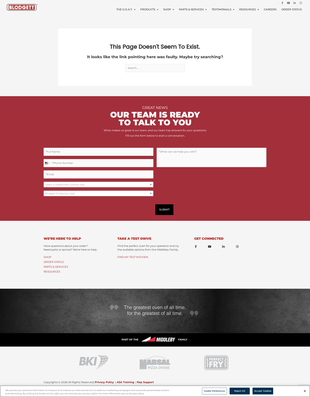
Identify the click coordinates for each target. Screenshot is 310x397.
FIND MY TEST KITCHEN (132, 257)
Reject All (239, 391)
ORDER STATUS (54, 261)
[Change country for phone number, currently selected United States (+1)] (47, 163)
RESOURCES (52, 271)
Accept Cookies (263, 391)
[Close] (304, 391)
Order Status (291, 9)
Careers (270, 9)
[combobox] (98, 193)
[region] (155, 391)
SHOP (47, 257)
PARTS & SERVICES (56, 266)
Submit (164, 209)
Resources (247, 9)
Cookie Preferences (214, 391)
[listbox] (98, 184)
